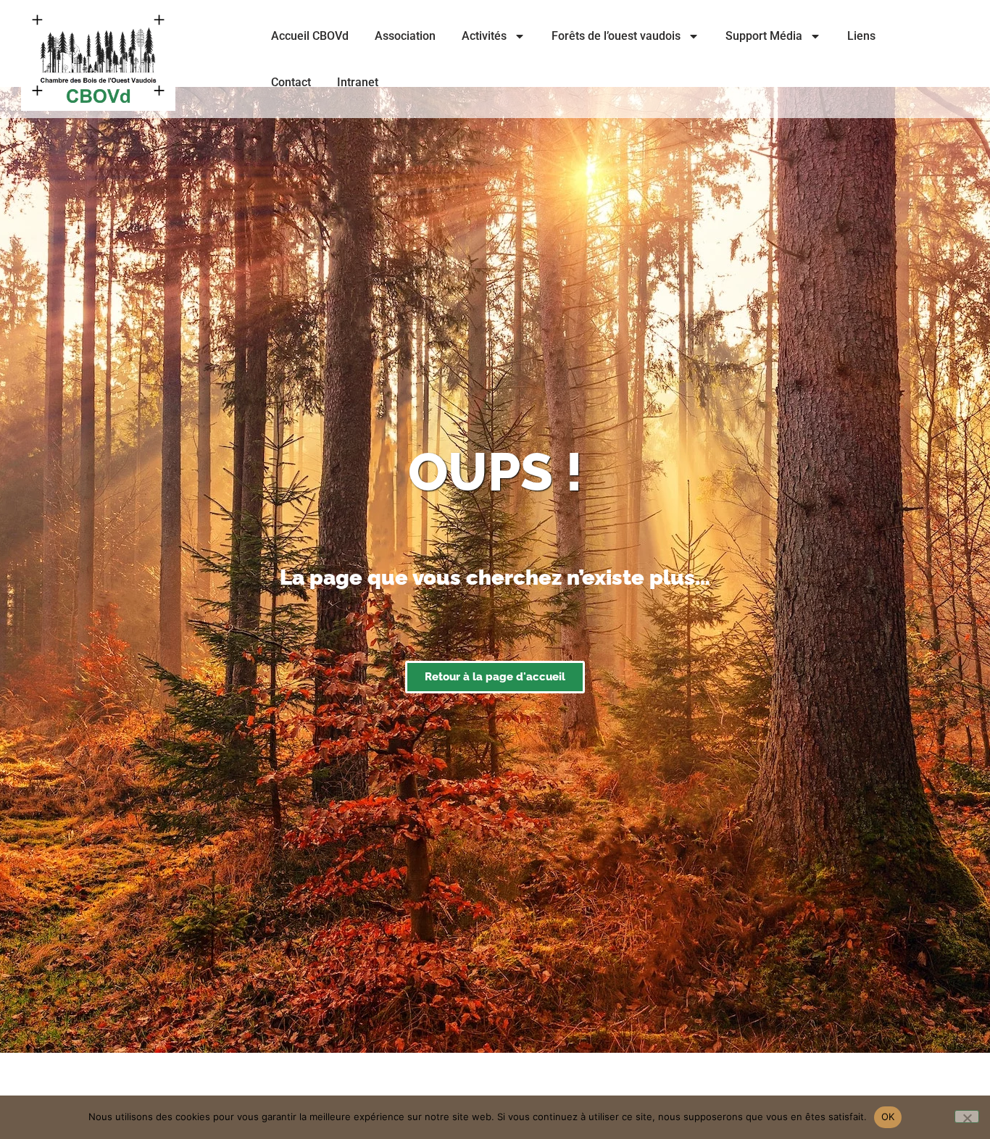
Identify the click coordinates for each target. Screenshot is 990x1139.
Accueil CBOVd (310, 36)
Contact (291, 82)
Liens (861, 36)
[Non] (966, 1116)
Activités (484, 36)
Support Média (763, 36)
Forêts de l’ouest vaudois (616, 36)
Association (405, 36)
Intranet (357, 82)
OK (888, 1116)
